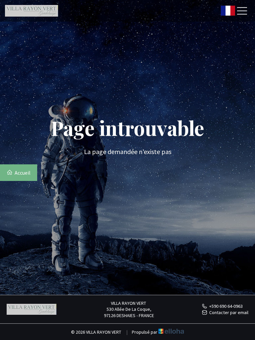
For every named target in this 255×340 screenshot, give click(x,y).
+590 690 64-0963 (226, 306)
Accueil (22, 172)
